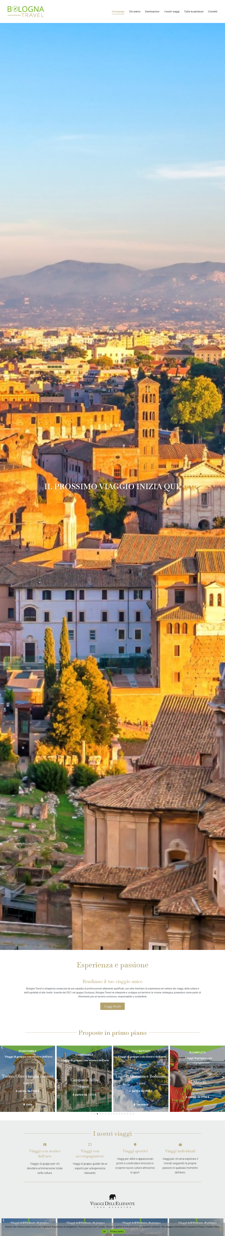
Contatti (212, 11)
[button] (2, 1047)
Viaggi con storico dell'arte (44, 1153)
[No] (221, 1229)
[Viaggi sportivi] (135, 1144)
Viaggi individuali (180, 1150)
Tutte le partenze (193, 11)
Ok (104, 1231)
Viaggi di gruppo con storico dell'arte (29, 1056)
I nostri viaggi (172, 11)
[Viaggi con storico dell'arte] (44, 1144)
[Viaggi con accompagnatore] (90, 1144)
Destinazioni (152, 11)
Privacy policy (117, 1231)
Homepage (118, 11)
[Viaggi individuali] (180, 1144)
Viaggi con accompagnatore (90, 1153)
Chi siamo (135, 11)
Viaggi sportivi (135, 1150)
